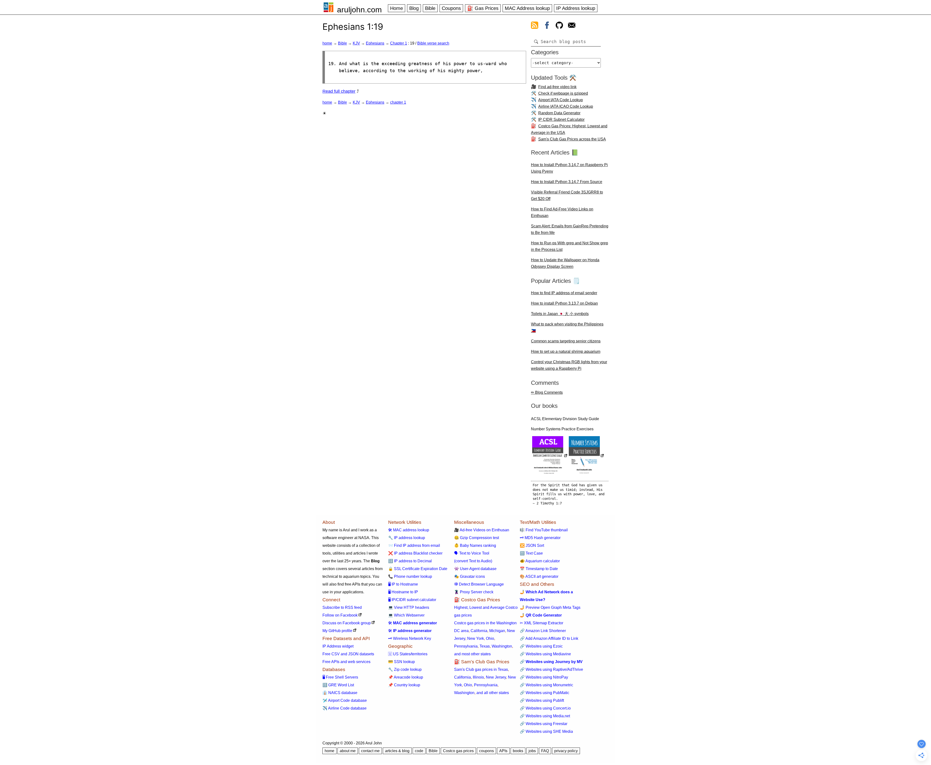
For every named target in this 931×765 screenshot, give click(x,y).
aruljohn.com (359, 9)
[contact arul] (571, 26)
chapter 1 (398, 102)
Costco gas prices (458, 751)
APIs (503, 751)
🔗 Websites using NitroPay (544, 677)
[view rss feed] (534, 26)
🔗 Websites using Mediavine (545, 654)
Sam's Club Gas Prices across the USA (572, 139)
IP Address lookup (575, 8)
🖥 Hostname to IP (403, 592)
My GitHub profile (337, 631)
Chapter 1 (398, 43)
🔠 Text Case (531, 553)
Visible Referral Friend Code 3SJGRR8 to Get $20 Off (567, 195)
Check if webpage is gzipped (563, 93)
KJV (356, 43)
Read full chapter (338, 91)
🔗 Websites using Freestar (543, 724)
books (518, 751)
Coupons (451, 8)
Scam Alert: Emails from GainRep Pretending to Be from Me (569, 229)
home (327, 43)
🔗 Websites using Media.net (545, 716)
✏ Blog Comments (547, 392)
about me (348, 751)
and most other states (472, 654)
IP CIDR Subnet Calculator (561, 119)
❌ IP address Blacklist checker (415, 553)
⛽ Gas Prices (482, 8)
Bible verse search (433, 43)
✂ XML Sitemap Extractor (541, 623)
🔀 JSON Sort (532, 545)
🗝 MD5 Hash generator (540, 538)
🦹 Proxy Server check (473, 592)
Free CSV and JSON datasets (348, 654)
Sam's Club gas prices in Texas (481, 669)
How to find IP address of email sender (564, 293)
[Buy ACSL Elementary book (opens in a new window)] (550, 456)
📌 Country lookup (404, 685)
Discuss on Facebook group (346, 623)
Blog (414, 8)
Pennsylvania (466, 646)
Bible (430, 8)
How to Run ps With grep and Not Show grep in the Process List (569, 246)
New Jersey (496, 677)
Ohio (490, 638)
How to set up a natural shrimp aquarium (565, 351)
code (419, 751)
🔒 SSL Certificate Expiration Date (417, 569)
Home (396, 8)
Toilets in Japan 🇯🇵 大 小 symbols (560, 314)
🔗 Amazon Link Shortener (543, 631)
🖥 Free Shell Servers (340, 677)
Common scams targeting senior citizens (566, 341)
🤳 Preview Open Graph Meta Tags (550, 607)
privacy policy (566, 751)
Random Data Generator (559, 113)
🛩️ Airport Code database (344, 700)
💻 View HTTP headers (408, 607)
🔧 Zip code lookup (405, 669)
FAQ (545, 751)
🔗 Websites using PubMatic (544, 693)
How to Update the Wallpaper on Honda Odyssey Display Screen (565, 263)
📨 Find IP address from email (414, 545)
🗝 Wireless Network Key (409, 638)
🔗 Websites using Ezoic (541, 646)
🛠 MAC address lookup (408, 530)
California (479, 631)
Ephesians (375, 43)
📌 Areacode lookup (405, 677)
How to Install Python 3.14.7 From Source (566, 182)
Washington (502, 646)
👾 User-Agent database (475, 569)
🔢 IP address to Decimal (410, 561)
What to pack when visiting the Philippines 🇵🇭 (567, 327)
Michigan (497, 631)
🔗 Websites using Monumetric (546, 685)
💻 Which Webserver (406, 615)
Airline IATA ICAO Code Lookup (565, 106)
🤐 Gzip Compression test (476, 538)
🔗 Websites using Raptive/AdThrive (551, 669)
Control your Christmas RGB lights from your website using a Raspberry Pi (569, 365)
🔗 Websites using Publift (542, 700)
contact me (370, 751)
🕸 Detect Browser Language (479, 584)
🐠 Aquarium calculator (540, 561)
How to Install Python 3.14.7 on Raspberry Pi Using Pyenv (569, 168)
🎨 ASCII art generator (539, 576)
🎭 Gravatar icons (469, 576)
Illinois (478, 677)
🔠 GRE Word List (338, 685)
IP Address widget (337, 646)
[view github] (559, 26)
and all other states (492, 693)
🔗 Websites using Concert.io (545, 708)
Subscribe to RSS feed (342, 607)
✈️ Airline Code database (344, 708)
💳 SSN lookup (401, 662)
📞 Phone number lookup (410, 576)
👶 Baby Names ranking (475, 545)
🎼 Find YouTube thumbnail (544, 530)
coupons (486, 751)
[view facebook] (547, 26)
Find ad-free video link (557, 87)
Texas (485, 646)
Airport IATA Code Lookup (560, 100)
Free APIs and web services (346, 662)
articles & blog (397, 751)
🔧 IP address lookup (406, 538)
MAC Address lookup (527, 8)
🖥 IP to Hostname (403, 584)
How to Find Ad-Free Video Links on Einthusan (562, 212)
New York (475, 638)
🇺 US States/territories (407, 654)
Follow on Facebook (340, 615)
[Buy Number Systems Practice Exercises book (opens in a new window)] (586, 456)
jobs (532, 751)
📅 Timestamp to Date (539, 569)
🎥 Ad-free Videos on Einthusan (481, 530)
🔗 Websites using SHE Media (546, 731)
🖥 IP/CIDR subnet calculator (412, 600)
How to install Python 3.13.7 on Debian (564, 303)
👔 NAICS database (339, 693)
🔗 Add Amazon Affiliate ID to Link (549, 638)
